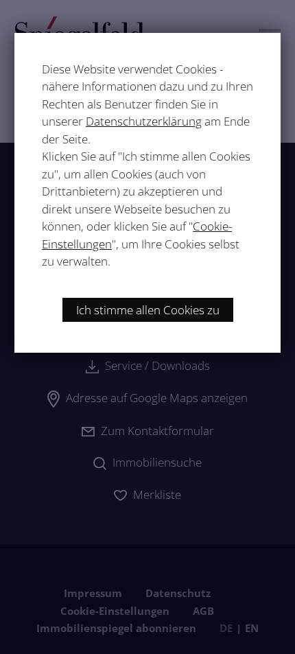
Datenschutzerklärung (144, 121)
